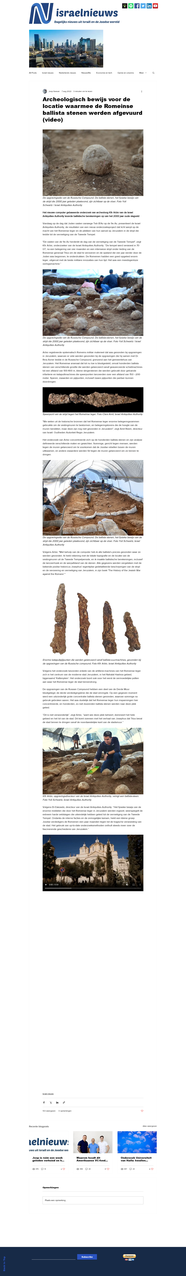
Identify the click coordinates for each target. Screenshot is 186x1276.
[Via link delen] (64, 1102)
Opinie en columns (126, 73)
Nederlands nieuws (67, 73)
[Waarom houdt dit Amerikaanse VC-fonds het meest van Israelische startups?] (92, 1142)
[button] (153, 73)
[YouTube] (155, 5)
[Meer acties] (141, 91)
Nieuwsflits (86, 73)
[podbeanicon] (124, 5)
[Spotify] (130, 5)
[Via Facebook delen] (44, 1102)
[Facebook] (137, 5)
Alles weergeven (150, 1126)
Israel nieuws (48, 73)
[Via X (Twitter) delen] (50, 1102)
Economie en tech (104, 73)
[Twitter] (143, 5)
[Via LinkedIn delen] (57, 1102)
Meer (141, 73)
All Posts (33, 73)
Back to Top (4, 1263)
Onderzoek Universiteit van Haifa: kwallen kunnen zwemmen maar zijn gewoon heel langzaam (137, 1159)
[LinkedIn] (149, 5)
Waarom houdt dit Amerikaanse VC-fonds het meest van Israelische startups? (92, 1159)
